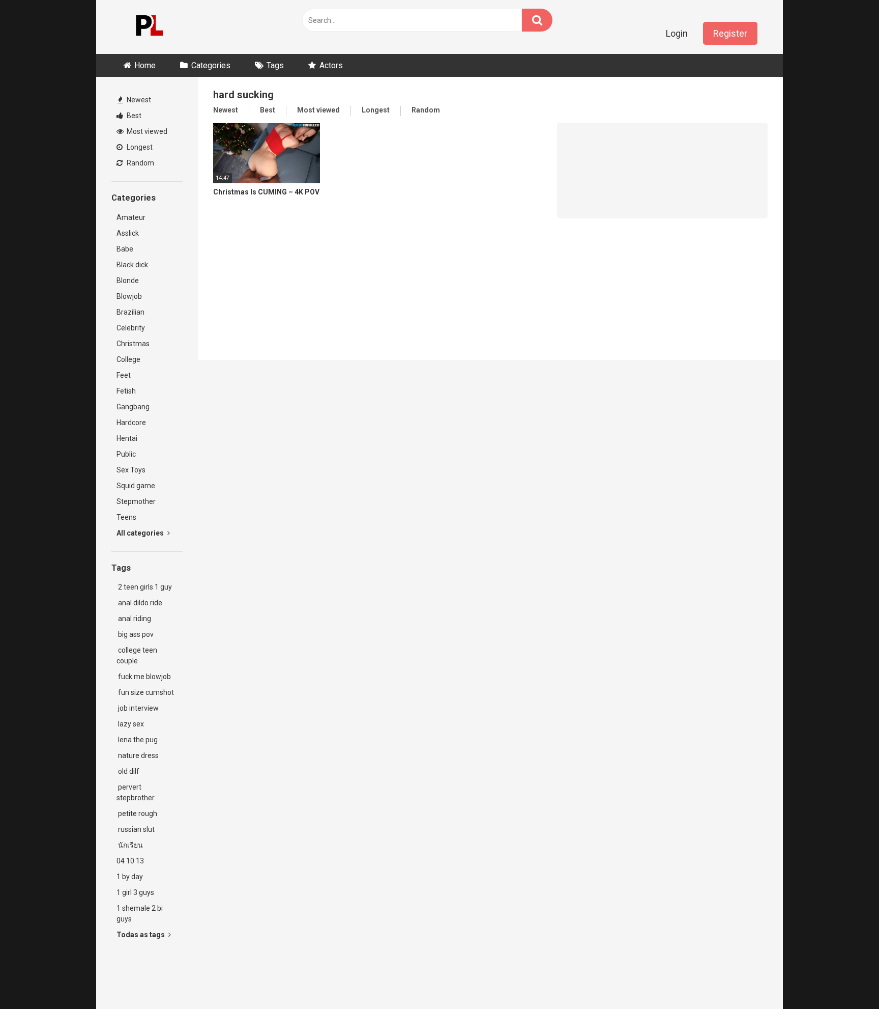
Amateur (130, 217)
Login (677, 33)
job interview (137, 708)
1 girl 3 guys (135, 892)
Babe (124, 249)
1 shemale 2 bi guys (139, 913)
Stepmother (136, 501)
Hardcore (131, 422)
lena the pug (137, 740)
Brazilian (130, 312)
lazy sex (130, 724)
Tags (275, 65)
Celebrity (130, 328)
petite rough (136, 813)
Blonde (127, 280)
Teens (126, 517)
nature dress (137, 755)
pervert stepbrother (135, 792)
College (128, 359)
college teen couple (136, 655)
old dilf (127, 771)
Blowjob (129, 296)
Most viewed (146, 131)
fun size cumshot (145, 692)
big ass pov (135, 634)
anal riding (133, 618)
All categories (140, 533)
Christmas (133, 344)
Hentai (126, 438)
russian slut (135, 829)
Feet (123, 375)
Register (730, 33)
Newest (138, 100)
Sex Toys (130, 470)
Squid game (135, 486)
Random (139, 163)
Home (145, 65)
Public (126, 454)
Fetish (126, 391)
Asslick (127, 233)
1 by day (129, 877)
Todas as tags (141, 935)
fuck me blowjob (143, 676)
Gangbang (133, 407)
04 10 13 (130, 861)
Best (133, 115)
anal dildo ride (139, 603)
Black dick (132, 265)
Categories (210, 65)
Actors (331, 65)
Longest (139, 147)
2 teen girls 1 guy (144, 587)
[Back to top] (845, 978)
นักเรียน (129, 845)
